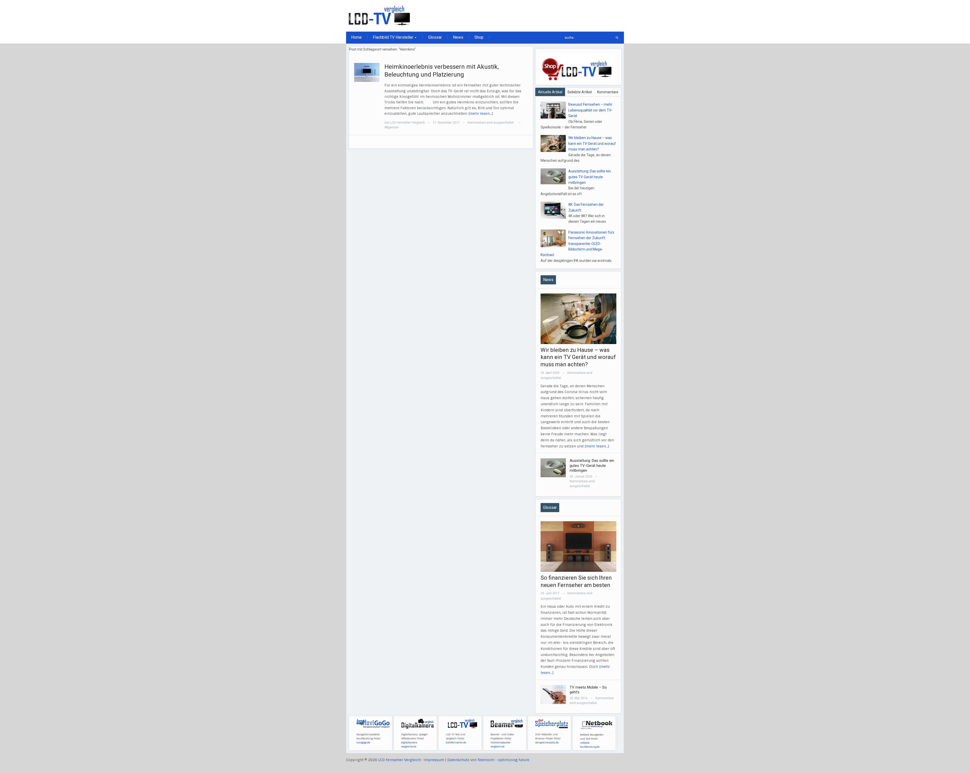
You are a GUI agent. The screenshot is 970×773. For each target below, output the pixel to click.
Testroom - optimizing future (503, 760)
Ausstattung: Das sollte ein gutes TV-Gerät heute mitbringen (589, 177)
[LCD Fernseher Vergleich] (379, 16)
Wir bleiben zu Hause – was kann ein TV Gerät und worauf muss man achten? (592, 143)
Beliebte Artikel (580, 92)
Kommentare (607, 92)
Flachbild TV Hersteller (390, 39)
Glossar (435, 37)
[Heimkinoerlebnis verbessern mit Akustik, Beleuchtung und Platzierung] (366, 72)
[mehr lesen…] (481, 113)
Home (356, 37)
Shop (478, 37)
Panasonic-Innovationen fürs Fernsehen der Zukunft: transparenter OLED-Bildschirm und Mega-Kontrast (577, 243)
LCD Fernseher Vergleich (407, 122)
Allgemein (391, 127)
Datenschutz (458, 760)
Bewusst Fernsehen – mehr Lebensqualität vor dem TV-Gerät (590, 110)
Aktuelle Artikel (550, 92)
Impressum (434, 760)
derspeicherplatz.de (547, 742)
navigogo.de (363, 742)
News (458, 37)
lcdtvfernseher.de (456, 742)
